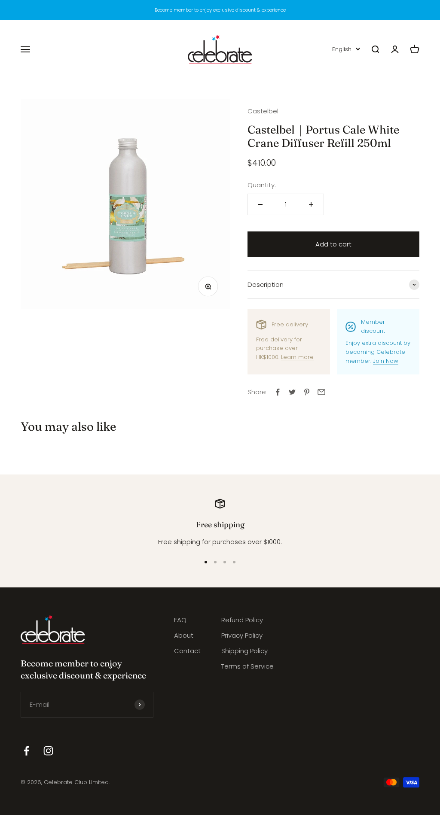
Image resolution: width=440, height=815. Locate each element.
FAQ (180, 619)
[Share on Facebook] (277, 392)
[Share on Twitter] (292, 392)
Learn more (297, 357)
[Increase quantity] (311, 204)
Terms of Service (247, 666)
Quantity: (262, 184)
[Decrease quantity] (260, 204)
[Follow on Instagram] (48, 751)
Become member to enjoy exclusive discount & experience (220, 9)
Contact (187, 650)
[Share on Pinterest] (306, 392)
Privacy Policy (242, 635)
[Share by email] (321, 392)
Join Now (385, 361)
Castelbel (263, 111)
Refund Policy (242, 619)
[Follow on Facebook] (26, 751)
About (183, 635)
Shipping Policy (244, 650)
